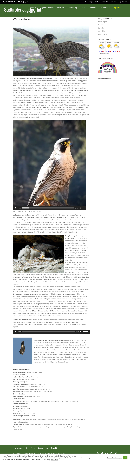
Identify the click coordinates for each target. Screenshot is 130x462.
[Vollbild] (83, 208)
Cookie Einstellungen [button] (114, 458)
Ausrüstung (73, 8)
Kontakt (105, 2)
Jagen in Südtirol (47, 8)
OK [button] (125, 458)
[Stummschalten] (80, 208)
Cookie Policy (43, 448)
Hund (83, 8)
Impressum (17, 448)
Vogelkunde (117, 8)
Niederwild (104, 8)
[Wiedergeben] (16, 208)
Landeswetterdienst (104, 53)
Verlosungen (89, 2)
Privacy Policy (29, 448)
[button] (50, 165)
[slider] (48, 207)
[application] (49, 165)
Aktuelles (33, 8)
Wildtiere (93, 8)
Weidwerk (60, 8)
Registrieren (123, 2)
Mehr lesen (54, 460)
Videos (97, 2)
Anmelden (113, 2)
